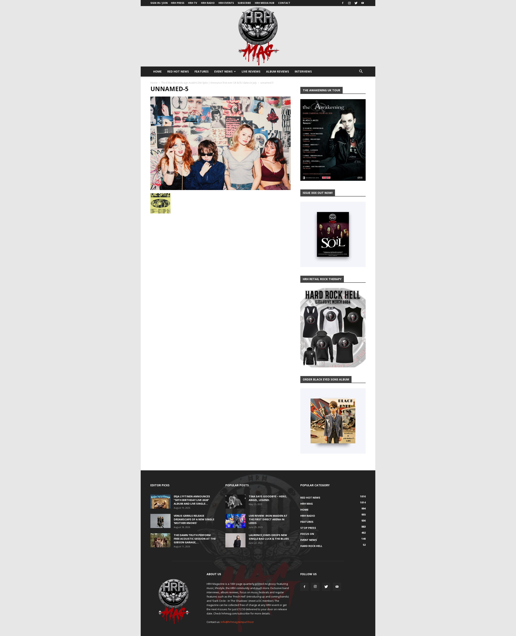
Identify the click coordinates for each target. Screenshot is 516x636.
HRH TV (192, 3)
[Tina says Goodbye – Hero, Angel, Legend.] (235, 502)
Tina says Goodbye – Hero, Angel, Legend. (268, 498)
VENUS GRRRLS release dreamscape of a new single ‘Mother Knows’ (194, 519)
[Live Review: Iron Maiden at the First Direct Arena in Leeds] (235, 521)
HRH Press (177, 3)
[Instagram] (349, 3)
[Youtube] (363, 3)
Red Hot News (178, 71)
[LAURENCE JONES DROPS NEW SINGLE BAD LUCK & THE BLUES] (235, 540)
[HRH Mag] (258, 36)
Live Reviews (251, 71)
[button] (361, 72)
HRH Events (226, 3)
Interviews (303, 71)
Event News (223, 71)
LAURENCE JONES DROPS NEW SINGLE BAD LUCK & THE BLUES (269, 536)
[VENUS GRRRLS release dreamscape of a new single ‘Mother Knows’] (160, 521)
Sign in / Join (159, 3)
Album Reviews (277, 71)
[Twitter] (356, 3)
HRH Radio (208, 3)
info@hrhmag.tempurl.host (237, 622)
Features (202, 71)
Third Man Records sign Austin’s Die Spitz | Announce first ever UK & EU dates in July (209, 82)
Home (157, 71)
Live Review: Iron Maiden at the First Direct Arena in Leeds (268, 519)
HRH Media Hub (264, 3)
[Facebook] (343, 3)
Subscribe (244, 3)
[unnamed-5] (220, 189)
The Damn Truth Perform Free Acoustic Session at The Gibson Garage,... (195, 538)
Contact (284, 3)
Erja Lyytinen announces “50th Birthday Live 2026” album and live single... (192, 500)
